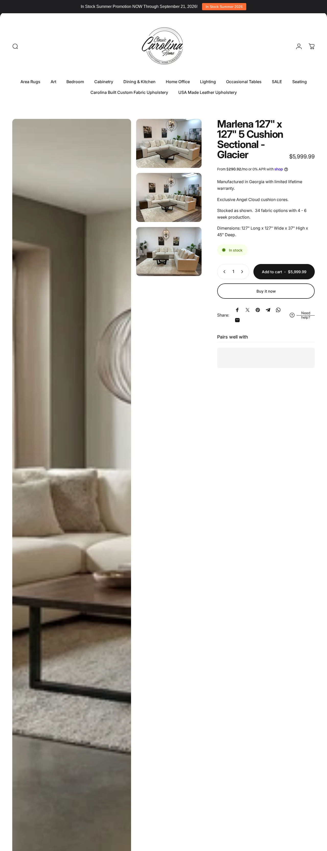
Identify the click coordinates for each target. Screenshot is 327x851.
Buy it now (266, 291)
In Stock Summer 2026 (224, 7)
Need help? (305, 315)
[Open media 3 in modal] (169, 197)
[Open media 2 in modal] (169, 143)
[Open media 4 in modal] (169, 251)
